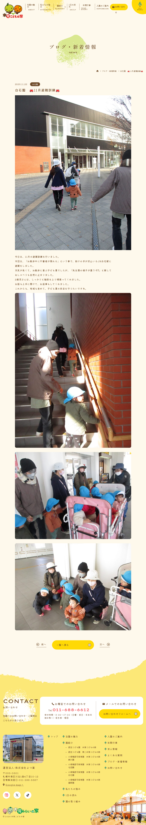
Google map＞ (15, 784)
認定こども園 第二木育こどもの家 (84, 752)
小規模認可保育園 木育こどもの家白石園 (84, 773)
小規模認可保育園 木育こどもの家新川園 (84, 758)
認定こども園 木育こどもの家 (82, 747)
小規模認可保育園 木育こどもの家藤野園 (84, 781)
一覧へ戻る (62, 645)
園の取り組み (73, 801)
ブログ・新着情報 (109, 71)
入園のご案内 (103, 7)
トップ (54, 736)
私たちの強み (45, 7)
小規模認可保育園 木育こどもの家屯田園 (84, 766)
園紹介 (60, 7)
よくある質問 (115, 755)
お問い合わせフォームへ (117, 713)
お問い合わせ (120, 7)
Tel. (68, 709)
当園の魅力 (31, 7)
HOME (99, 71)
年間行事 (86, 7)
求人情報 (112, 749)
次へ (102, 644)
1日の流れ (72, 7)
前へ (43, 644)
